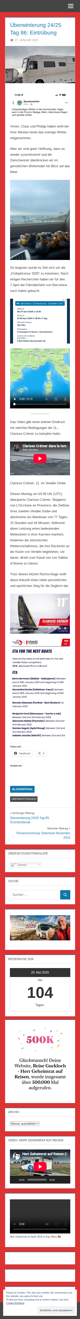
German (22, 864)
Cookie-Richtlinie (15, 1303)
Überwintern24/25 (23, 799)
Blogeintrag (22, 789)
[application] (40, 1166)
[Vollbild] (65, 1180)
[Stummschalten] (59, 1180)
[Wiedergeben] (15, 1180)
